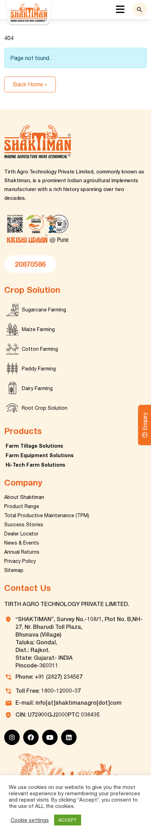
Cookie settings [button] (30, 820)
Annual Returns (21, 552)
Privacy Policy (20, 561)
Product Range (21, 506)
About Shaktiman (24, 497)
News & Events (21, 543)
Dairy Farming (37, 388)
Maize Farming (38, 329)
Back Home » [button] (30, 84)
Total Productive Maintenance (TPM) (46, 515)
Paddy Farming (39, 368)
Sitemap (14, 570)
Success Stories (23, 524)
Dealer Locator (21, 534)
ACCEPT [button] (67, 820)
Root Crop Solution (44, 408)
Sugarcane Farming (44, 309)
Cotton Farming (40, 349)
